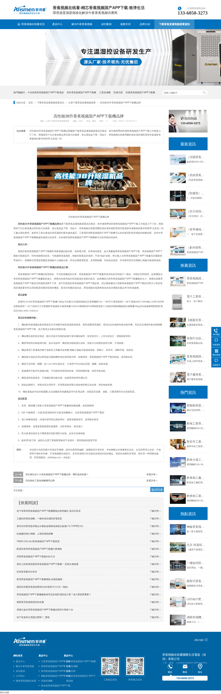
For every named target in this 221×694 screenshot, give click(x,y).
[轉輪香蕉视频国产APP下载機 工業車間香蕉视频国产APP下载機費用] (178, 529)
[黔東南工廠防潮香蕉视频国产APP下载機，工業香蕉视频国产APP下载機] (178, 480)
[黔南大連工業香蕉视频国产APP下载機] (178, 462)
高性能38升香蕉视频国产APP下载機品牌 (120, 102)
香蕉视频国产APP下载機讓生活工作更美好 (196, 278)
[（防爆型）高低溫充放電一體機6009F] (178, 196)
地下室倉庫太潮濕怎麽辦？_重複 (33, 617)
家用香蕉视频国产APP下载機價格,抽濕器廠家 (39, 579)
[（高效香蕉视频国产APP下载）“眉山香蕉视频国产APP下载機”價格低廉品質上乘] (178, 178)
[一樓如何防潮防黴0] (178, 565)
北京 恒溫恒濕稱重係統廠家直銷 (196, 544)
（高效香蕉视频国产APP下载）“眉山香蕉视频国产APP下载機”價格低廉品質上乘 (196, 175)
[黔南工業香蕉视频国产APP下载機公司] (178, 426)
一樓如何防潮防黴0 (196, 563)
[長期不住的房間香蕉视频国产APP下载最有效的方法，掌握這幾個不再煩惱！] (178, 341)
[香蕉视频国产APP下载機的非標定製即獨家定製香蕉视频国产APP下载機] (178, 359)
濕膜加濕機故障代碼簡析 (196, 617)
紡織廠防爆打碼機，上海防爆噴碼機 (35, 533)
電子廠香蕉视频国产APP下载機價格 (196, 374)
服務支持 (125, 24)
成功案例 (106, 24)
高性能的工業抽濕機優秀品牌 (40, 480)
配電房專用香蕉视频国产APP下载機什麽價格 (39, 548)
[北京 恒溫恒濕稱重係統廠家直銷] (178, 547)
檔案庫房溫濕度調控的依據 (30, 602)
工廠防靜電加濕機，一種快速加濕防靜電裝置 (39, 518)
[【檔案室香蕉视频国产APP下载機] (178, 323)
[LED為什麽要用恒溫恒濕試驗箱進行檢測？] (178, 602)
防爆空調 (118, 92)
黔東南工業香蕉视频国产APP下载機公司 (196, 495)
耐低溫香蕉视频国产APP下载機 (55, 686)
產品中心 (57, 24)
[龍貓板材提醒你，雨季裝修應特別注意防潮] (178, 408)
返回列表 (157, 489)
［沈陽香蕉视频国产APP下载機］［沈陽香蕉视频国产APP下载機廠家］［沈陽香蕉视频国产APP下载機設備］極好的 (196, 157)
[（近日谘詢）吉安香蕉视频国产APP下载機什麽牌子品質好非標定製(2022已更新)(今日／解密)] (178, 214)
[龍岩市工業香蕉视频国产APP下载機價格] (178, 444)
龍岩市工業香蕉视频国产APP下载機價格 (196, 441)
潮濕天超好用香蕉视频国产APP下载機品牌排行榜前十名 (45, 609)
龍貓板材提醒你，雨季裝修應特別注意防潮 (196, 405)
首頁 (30, 102)
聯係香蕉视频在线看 (29, 34)
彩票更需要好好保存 (27, 571)
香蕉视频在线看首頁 (33, 24)
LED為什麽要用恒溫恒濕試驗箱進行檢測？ (196, 599)
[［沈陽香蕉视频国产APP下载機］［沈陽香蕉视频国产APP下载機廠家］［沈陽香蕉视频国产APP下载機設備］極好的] (178, 159)
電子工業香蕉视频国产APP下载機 (196, 296)
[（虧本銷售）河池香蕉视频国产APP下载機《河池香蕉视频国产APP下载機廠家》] (178, 250)
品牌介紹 (145, 24)
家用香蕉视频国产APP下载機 (55, 671)
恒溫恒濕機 (46, 680)
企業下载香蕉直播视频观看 (82, 102)
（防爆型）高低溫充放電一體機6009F (196, 193)
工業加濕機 (104, 92)
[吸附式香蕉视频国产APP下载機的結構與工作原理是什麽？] (178, 583)
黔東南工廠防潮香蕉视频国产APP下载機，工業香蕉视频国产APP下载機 (196, 477)
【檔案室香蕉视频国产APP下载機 (196, 320)
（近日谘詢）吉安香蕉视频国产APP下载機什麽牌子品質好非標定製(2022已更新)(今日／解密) (196, 211)
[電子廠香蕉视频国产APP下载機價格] (178, 377)
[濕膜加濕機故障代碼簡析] (178, 620)
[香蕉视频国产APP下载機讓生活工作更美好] (178, 281)
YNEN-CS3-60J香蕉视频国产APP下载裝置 (38, 541)
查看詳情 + (151, 474)
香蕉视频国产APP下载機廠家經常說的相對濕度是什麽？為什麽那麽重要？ (54, 594)
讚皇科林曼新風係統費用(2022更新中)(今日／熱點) (42, 586)
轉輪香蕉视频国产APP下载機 (55, 675)
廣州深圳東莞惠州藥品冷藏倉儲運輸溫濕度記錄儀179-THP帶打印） (51, 526)
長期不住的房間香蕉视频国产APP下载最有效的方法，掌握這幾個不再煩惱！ (196, 338)
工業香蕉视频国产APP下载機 (55, 661)
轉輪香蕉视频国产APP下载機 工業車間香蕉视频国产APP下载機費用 (196, 526)
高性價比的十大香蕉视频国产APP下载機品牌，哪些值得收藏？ (57, 474)
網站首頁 (17, 655)
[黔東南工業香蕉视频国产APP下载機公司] (178, 498)
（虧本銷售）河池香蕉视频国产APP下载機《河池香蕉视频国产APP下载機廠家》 (196, 247)
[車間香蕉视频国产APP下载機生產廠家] (30, 645)
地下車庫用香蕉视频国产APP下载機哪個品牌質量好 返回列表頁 (49, 510)
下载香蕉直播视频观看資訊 (174, 24)
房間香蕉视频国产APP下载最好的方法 (36, 556)
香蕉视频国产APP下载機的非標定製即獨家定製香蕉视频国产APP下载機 (196, 356)
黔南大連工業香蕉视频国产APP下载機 (196, 459)
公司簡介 (20, 675)
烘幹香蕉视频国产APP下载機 (81, 92)
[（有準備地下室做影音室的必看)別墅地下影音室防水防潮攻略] (178, 232)
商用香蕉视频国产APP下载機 (55, 666)
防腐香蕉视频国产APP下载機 (140, 92)
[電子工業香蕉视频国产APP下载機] (178, 302)
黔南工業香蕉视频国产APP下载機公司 (196, 423)
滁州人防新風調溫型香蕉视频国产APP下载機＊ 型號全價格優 (47, 564)
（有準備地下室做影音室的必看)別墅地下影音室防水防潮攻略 (196, 229)
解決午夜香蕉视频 (82, 24)
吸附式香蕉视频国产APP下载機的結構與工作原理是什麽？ (196, 581)
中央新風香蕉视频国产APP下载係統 (46, 92)
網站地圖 (199, 639)
